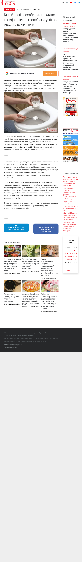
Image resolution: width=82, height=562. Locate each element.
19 (69, 259)
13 (71, 256)
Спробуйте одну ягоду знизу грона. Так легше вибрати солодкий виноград (31, 264)
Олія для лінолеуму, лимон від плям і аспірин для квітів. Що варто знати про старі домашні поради (49, 301)
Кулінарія (66, 23)
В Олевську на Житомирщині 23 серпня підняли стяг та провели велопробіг (70, 226)
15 (74, 256)
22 (74, 259)
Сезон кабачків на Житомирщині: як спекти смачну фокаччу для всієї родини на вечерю (30, 299)
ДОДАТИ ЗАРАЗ (50, 73)
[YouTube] (71, 2)
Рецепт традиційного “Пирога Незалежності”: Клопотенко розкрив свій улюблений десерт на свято (49, 267)
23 (76, 259)
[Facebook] (74, 2)
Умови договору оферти (13, 345)
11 (67, 256)
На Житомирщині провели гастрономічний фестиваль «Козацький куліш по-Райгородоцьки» (70, 61)
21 (73, 259)
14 (73, 256)
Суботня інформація (70, 49)
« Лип (68, 271)
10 (65, 256)
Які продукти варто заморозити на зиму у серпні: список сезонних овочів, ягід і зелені (12, 265)
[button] (63, 2)
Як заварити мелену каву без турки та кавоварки (11, 297)
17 (65, 259)
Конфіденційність (10, 347)
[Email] (67, 2)
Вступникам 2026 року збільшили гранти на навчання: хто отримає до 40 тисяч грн (70, 87)
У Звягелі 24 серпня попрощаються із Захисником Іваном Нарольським (70, 216)
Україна (72, 26)
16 (76, 256)
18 (67, 259)
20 (71, 259)
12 (69, 256)
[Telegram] (78, 2)
